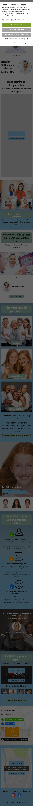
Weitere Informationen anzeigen (16, 39)
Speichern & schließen (16, 30)
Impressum (27, 43)
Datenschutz (18, 43)
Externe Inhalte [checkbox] (19, 20)
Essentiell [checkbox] (7, 20)
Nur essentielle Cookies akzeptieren (17, 35)
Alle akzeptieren (16, 25)
